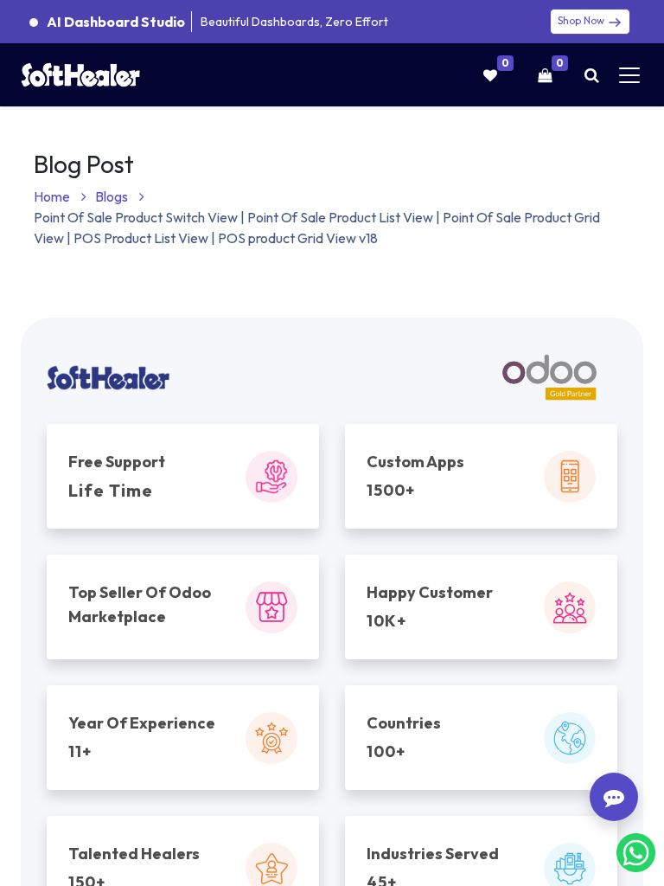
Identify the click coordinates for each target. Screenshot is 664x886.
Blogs (113, 196)
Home (53, 196)
